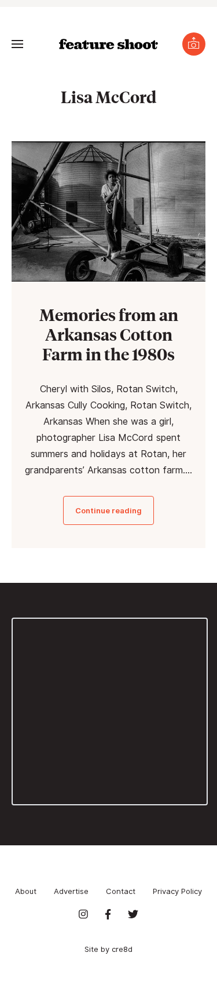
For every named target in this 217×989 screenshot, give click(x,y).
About (25, 891)
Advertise (71, 891)
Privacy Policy (177, 891)
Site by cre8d (108, 949)
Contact (120, 891)
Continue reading (108, 510)
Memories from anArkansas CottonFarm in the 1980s (108, 334)
